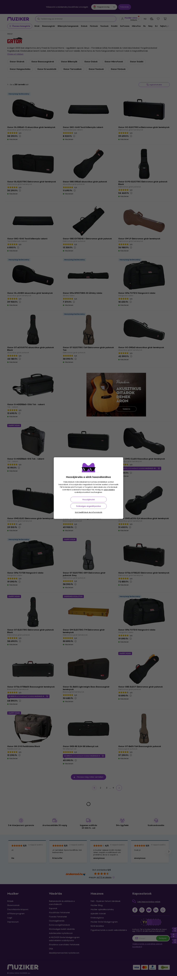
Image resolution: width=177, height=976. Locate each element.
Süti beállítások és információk (88, 512)
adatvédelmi (109, 489)
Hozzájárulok (88, 499)
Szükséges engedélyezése (88, 506)
